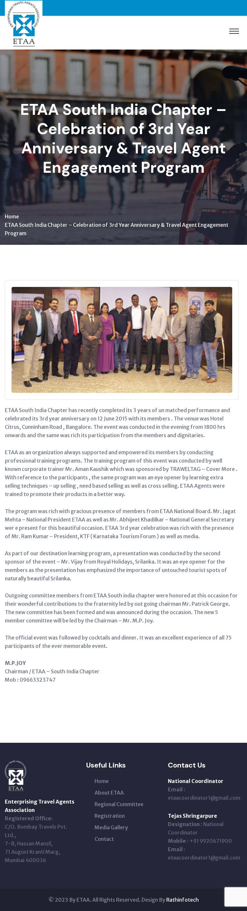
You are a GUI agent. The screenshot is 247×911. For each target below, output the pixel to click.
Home (12, 216)
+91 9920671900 (210, 841)
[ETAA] (23, 24)
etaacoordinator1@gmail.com (204, 798)
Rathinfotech (182, 900)
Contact (104, 839)
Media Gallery (111, 827)
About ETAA (109, 792)
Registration (110, 816)
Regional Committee (119, 804)
